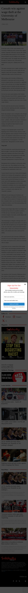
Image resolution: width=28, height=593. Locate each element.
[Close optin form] (25, 285)
